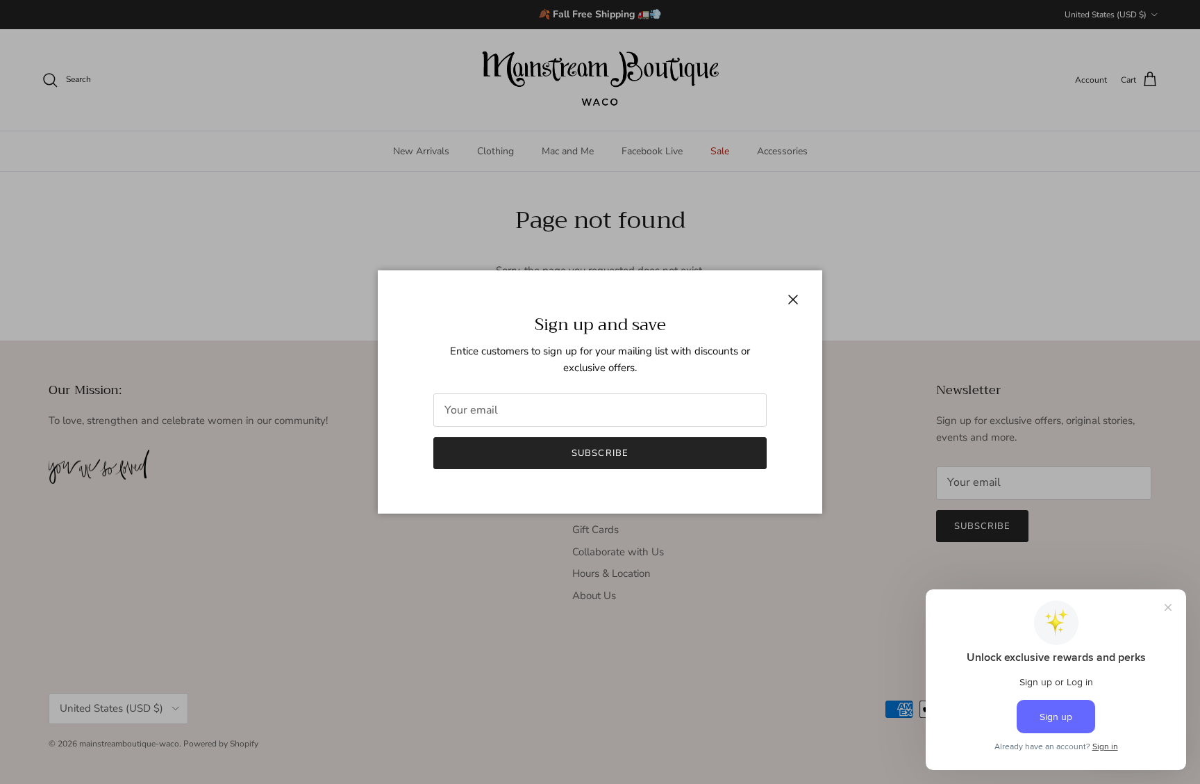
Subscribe (600, 453)
